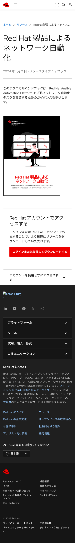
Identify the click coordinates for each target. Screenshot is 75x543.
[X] (33, 310)
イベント (7, 486)
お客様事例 (10, 426)
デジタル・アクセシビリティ (54, 527)
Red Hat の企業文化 (15, 419)
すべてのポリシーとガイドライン (19, 529)
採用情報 (44, 433)
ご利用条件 (45, 523)
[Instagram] (42, 310)
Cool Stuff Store (48, 495)
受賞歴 (7, 402)
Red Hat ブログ (48, 490)
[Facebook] (24, 310)
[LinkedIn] (5, 310)
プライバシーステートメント (18, 523)
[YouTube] (14, 310)
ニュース (44, 412)
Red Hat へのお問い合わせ (17, 490)
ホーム (7, 24)
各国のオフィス (48, 486)
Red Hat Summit (11, 503)
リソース (22, 24)
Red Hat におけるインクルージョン (18, 497)
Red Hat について (13, 412)
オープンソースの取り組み (55, 419)
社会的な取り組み (49, 426)
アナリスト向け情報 (15, 433)
